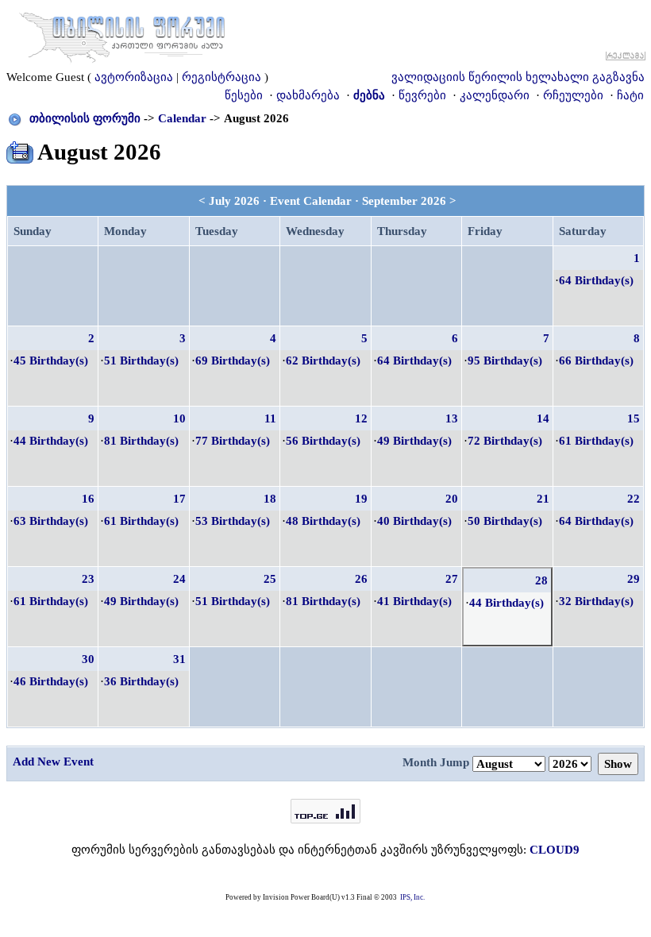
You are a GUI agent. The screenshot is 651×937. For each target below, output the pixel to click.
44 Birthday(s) (50, 440)
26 (361, 579)
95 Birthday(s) (505, 360)
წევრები (422, 95)
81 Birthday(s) (141, 440)
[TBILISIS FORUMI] (122, 34)
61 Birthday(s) (596, 440)
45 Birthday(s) (50, 360)
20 (451, 498)
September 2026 (404, 201)
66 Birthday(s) (596, 360)
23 (88, 579)
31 (179, 659)
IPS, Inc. (412, 897)
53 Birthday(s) (232, 521)
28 (541, 580)
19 (361, 498)
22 (633, 498)
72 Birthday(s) (505, 440)
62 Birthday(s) (323, 360)
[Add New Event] (19, 149)
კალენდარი (495, 95)
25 (270, 579)
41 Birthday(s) (414, 601)
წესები (244, 95)
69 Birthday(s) (232, 360)
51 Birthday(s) (141, 360)
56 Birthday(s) (323, 440)
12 (361, 418)
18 (270, 498)
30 (88, 659)
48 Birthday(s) (323, 521)
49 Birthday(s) (414, 440)
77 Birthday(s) (232, 440)
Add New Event (53, 761)
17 (179, 498)
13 (451, 418)
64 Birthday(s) (596, 280)
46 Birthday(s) (50, 681)
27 (451, 579)
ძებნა (369, 95)
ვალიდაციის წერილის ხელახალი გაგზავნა (518, 77)
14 (543, 418)
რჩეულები (573, 95)
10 (179, 418)
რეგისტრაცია (221, 77)
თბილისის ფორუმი (85, 118)
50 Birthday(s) (505, 521)
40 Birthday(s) (414, 521)
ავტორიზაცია (133, 77)
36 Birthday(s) (141, 681)
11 (270, 418)
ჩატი (630, 95)
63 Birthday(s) (50, 521)
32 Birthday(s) (596, 601)
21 (543, 498)
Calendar (182, 118)
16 (88, 498)
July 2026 (234, 201)
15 (633, 418)
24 (179, 579)
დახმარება (308, 95)
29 (633, 579)
